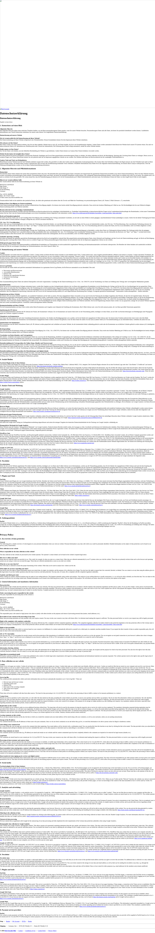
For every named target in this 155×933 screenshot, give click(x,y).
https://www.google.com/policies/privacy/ (91, 505)
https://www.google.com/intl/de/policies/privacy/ (13, 457)
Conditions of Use (30, 930)
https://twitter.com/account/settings (9, 382)
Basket (8, 921)
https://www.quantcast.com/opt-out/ (84, 443)
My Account (15, 921)
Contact (20, 930)
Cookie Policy (42, 930)
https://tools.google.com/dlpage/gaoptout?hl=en (131, 810)
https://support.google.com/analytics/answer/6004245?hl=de (85, 417)
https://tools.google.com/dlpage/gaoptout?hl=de (46, 411)
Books (30, 921)
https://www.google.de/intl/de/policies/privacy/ (18, 514)
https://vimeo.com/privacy (82, 495)
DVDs (24, 921)
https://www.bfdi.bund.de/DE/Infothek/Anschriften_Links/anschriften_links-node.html (97, 213)
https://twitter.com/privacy (79, 380)
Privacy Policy (52, 930)
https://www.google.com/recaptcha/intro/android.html (45, 457)
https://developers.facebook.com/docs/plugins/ (50, 366)
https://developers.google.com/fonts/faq (41, 505)
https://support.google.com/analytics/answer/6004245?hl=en (44, 816)
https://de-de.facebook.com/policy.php (133, 371)
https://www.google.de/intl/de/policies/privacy (77, 486)
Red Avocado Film (10, 930)
